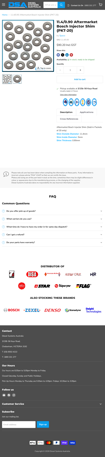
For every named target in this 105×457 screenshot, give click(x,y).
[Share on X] (62, 55)
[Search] (61, 5)
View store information (68, 95)
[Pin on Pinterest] (71, 55)
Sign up (43, 424)
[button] (7, 79)
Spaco (62, 35)
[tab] (66, 112)
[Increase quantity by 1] (80, 70)
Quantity (60, 64)
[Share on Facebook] (58, 55)
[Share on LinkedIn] (67, 55)
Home (5, 15)
